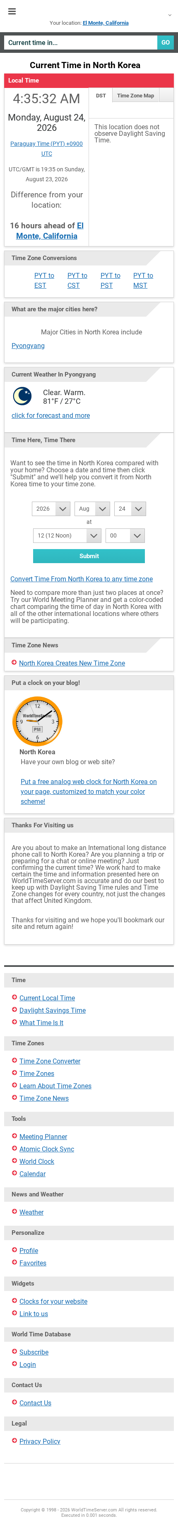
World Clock (36, 1161)
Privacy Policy (39, 1441)
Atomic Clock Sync (46, 1149)
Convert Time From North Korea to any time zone (81, 579)
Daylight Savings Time (52, 1010)
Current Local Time (47, 998)
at (89, 522)
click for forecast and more (51, 415)
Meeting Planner (43, 1137)
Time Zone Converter (49, 1061)
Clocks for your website (53, 1301)
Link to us (33, 1314)
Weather (31, 1212)
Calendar (32, 1174)
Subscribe (33, 1352)
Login (27, 1365)
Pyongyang (28, 346)
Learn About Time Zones (55, 1086)
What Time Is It (41, 1023)
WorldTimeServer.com (89, 11)
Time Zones (36, 1074)
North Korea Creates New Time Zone (72, 663)
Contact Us (35, 1403)
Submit (89, 556)
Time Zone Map (135, 95)
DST (101, 95)
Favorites (32, 1263)
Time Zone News (44, 1098)
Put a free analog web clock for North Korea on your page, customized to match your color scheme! (89, 791)
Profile (28, 1251)
